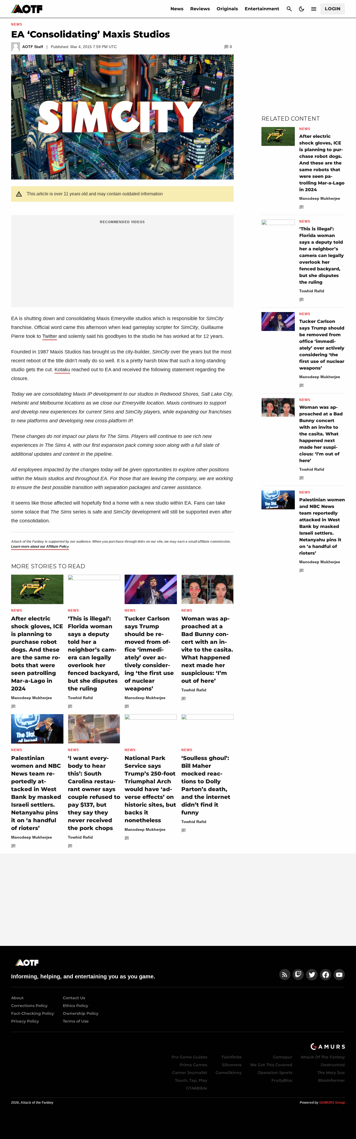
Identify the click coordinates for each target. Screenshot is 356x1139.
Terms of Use (76, 1021)
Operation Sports (275, 1072)
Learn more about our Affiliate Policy (40, 547)
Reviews (200, 8)
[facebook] (325, 974)
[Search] (289, 8)
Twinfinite (231, 1057)
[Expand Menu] (313, 8)
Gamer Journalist (189, 1072)
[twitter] (312, 974)
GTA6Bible (196, 1088)
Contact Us (74, 997)
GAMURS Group (332, 1103)
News (177, 8)
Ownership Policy (80, 1013)
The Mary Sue (331, 1072)
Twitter (49, 336)
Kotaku (62, 369)
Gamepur (282, 1057)
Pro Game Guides (189, 1057)
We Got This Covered (271, 1064)
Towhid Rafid (80, 698)
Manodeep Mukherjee (31, 698)
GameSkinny (229, 1072)
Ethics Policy (75, 1005)
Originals (227, 8)
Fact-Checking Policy (32, 1013)
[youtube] (339, 974)
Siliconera (232, 1064)
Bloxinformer (331, 1080)
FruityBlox (281, 1080)
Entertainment (262, 8)
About (17, 997)
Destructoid (333, 1064)
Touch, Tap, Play (191, 1080)
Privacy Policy (25, 1021)
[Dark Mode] (301, 8)
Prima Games (193, 1064)
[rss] (284, 974)
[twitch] (298, 974)
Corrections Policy (29, 1005)
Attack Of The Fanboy (323, 1057)
